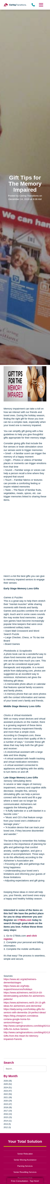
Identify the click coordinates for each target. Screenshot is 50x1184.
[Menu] (41, 4)
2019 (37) (8, 1104)
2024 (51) (8, 1087)
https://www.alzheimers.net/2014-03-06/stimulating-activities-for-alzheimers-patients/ (24, 995)
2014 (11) (8, 1121)
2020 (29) (8, 1101)
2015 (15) (8, 1117)
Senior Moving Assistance (25, 1160)
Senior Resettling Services (25, 1172)
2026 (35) (8, 1081)
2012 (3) (7, 1127)
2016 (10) (8, 1114)
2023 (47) (8, 1091)
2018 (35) (8, 1107)
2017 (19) (8, 1111)
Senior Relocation (25, 1154)
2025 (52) (8, 1084)
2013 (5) (7, 1124)
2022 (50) (8, 1094)
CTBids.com (24, 920)
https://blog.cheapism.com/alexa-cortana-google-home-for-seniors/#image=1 (21, 1019)
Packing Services (25, 1166)
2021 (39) (8, 1097)
